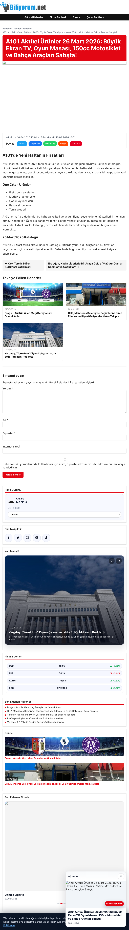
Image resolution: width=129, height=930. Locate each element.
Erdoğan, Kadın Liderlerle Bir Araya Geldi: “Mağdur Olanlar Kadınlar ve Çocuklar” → (85, 265)
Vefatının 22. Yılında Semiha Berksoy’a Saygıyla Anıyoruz (36, 722)
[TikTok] (46, 538)
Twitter (22, 143)
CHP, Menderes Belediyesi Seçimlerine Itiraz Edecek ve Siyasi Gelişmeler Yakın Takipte (52, 711)
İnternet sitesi (11, 446)
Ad (5, 420)
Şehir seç (14, 508)
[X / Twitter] (18, 538)
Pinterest (76, 143)
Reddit (63, 143)
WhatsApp (50, 143)
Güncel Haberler (34, 17)
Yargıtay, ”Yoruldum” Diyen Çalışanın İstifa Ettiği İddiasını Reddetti (41, 714)
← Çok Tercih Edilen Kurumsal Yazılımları (18, 265)
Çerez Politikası (95, 17)
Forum (76, 17)
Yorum (8, 388)
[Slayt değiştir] (58, 903)
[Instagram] (27, 538)
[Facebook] (8, 538)
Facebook (35, 143)
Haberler (7, 28)
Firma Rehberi (58, 17)
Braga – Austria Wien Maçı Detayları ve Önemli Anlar (34, 707)
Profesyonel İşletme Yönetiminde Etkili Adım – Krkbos (35, 718)
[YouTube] (37, 538)
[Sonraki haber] (119, 561)
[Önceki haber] (112, 561)
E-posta (9, 433)
